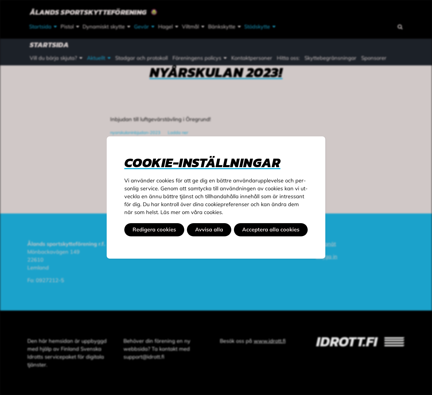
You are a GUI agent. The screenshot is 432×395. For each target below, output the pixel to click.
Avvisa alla (209, 229)
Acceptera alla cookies (270, 229)
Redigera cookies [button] (154, 229)
